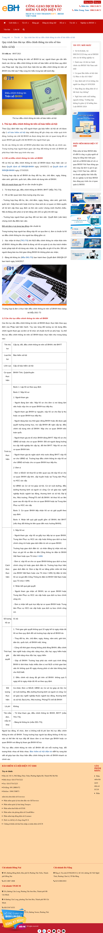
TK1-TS (24, 240)
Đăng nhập (88, 2)
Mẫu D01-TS (27, 257)
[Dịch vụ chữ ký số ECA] (86, 220)
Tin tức (17, 37)
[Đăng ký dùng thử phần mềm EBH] (86, 125)
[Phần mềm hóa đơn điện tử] (86, 198)
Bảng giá (35, 23)
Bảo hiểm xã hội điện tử (41, 751)
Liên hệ (16, 30)
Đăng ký (97, 2)
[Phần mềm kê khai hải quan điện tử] (86, 243)
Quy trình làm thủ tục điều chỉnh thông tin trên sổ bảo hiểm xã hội (49, 37)
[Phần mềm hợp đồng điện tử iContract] (86, 209)
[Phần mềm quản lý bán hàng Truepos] (86, 255)
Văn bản (7, 30)
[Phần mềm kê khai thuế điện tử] (86, 232)
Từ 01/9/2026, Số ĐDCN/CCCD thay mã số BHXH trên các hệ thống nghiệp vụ (85, 54)
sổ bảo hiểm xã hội (16, 132)
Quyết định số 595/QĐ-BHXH (20, 166)
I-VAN (40, 556)
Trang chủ (6, 37)
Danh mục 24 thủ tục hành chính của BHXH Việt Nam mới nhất (85, 65)
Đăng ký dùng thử (49, 23)
